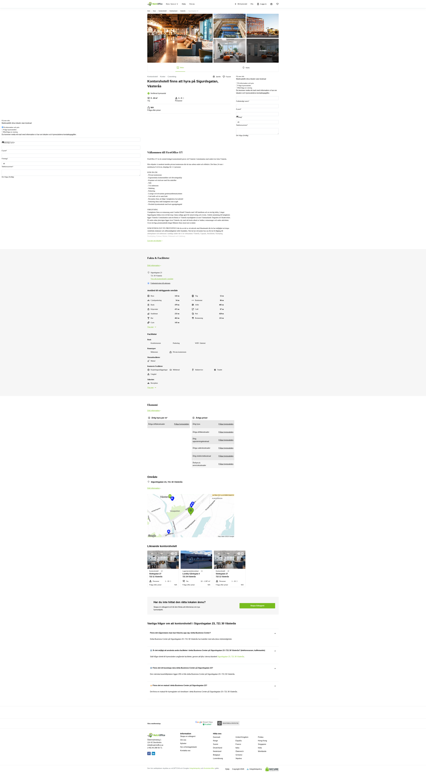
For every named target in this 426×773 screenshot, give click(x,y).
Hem (148, 11)
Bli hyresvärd (242, 4)
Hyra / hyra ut (171, 4)
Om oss (192, 4)
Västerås (182, 11)
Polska (260, 737)
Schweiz (239, 755)
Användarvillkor (209, 768)
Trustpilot (239, 118)
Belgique (216, 755)
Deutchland (217, 748)
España (239, 741)
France (238, 744)
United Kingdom (242, 737)
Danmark (216, 737)
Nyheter (183, 743)
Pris (252, 4)
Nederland (217, 751)
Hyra (154, 11)
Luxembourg (218, 758)
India (260, 748)
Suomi (215, 744)
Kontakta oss (185, 750)
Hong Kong (262, 741)
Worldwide (262, 751)
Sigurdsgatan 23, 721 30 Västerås (230, 657)
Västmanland (173, 11)
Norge (215, 741)
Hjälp (184, 4)
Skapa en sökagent (187, 736)
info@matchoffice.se (155, 745)
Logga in (263, 4)
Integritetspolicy (194, 768)
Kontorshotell (163, 11)
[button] (172, 554)
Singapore (262, 744)
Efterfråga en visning (245, 88)
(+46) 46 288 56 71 (154, 748)
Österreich (240, 751)
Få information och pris (246, 83)
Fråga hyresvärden (244, 85)
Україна (239, 758)
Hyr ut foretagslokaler (188, 747)
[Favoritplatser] (277, 4)
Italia (237, 748)
